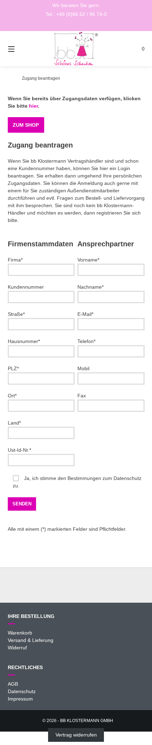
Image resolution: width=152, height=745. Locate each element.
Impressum (20, 699)
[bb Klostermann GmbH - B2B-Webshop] (10, 78)
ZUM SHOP (26, 125)
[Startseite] (76, 48)
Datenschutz (22, 691)
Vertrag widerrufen (76, 735)
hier (33, 106)
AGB (13, 684)
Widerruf (17, 647)
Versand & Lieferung (30, 640)
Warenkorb (20, 633)
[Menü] (21, 48)
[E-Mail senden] (76, 24)
